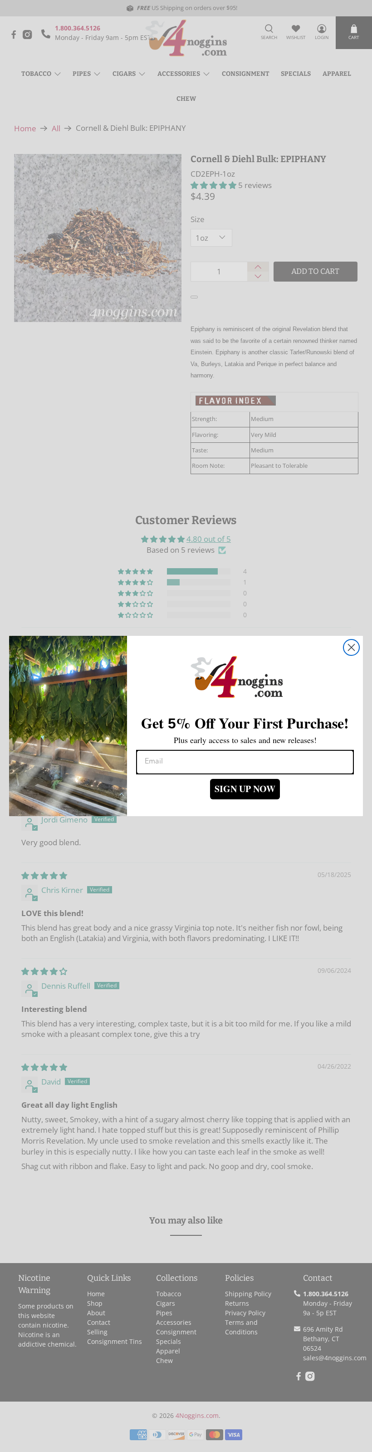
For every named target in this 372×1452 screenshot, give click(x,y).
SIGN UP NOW (245, 788)
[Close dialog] (351, 647)
